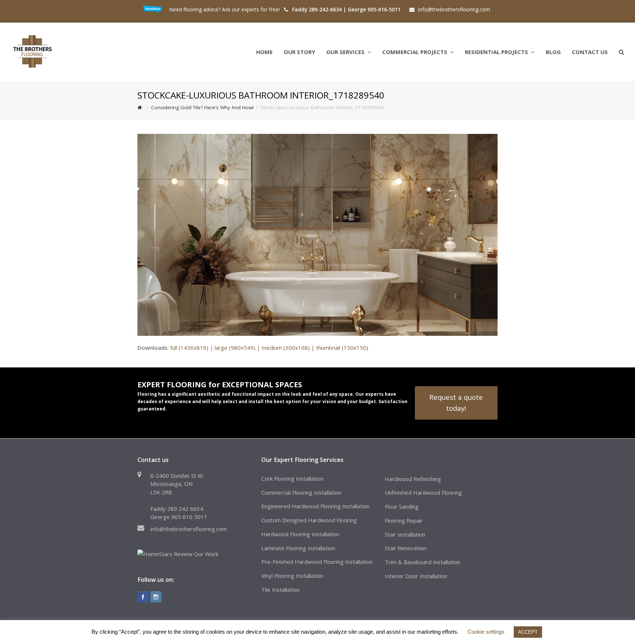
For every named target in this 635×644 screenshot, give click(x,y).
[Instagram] (155, 596)
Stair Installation (405, 534)
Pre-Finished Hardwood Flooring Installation (317, 561)
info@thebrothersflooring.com (188, 529)
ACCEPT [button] (528, 632)
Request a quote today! (456, 402)
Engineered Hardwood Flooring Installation (315, 506)
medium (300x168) (286, 347)
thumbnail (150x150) (342, 347)
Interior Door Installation (416, 576)
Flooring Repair (404, 520)
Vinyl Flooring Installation (292, 575)
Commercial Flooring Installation (301, 492)
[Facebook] (142, 596)
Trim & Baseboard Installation (422, 562)
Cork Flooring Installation (292, 478)
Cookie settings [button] (486, 632)
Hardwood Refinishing (413, 479)
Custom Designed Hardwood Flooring (309, 520)
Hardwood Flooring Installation (300, 534)
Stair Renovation (405, 548)
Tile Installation (280, 589)
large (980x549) (235, 347)
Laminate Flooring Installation (298, 548)
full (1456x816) (189, 347)
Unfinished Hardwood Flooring (423, 492)
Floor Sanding (402, 506)
